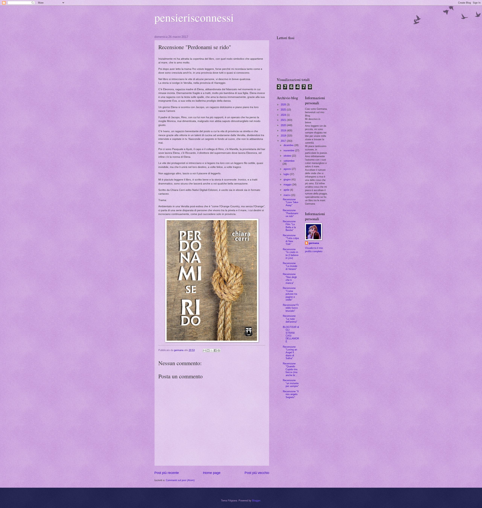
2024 (284, 114)
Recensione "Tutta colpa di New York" (291, 239)
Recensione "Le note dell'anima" (290, 319)
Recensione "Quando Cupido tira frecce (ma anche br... (290, 369)
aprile (287, 189)
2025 (284, 109)
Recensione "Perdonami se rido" (290, 213)
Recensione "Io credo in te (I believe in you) (290, 253)
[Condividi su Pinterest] (219, 350)
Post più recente (166, 473)
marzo (287, 195)
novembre (289, 150)
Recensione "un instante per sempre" (291, 383)
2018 (284, 135)
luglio (287, 174)
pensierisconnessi (194, 17)
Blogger (256, 500)
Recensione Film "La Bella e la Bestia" (289, 226)
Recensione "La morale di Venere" (290, 266)
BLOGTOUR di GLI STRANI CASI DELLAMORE (291, 334)
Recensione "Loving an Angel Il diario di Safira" (290, 352)
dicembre (289, 145)
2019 (284, 130)
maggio (288, 184)
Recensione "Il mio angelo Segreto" (291, 394)
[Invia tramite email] (204, 350)
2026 (284, 104)
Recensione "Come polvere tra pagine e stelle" (290, 294)
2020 (284, 125)
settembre (289, 160)
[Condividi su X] (212, 350)
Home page (211, 473)
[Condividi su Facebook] (215, 350)
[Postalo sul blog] (208, 350)
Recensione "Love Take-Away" (291, 202)
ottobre (288, 155)
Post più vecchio (257, 473)
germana (314, 243)
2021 (284, 120)
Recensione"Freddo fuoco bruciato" (291, 308)
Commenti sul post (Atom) (180, 480)
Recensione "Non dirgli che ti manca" (290, 278)
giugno (287, 179)
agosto (288, 169)
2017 (284, 140)
